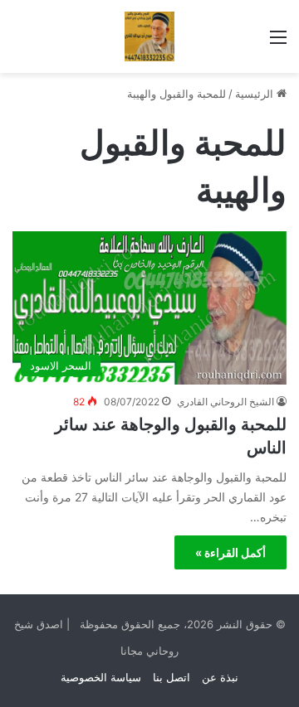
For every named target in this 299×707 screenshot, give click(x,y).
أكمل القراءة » (230, 552)
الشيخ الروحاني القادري (225, 401)
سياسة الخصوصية (101, 677)
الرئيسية (256, 93)
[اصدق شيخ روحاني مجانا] (149, 36)
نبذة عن (220, 677)
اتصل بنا (171, 677)
